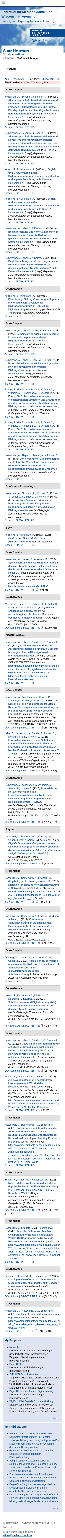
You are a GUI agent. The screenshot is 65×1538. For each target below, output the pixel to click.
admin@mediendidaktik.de (17, 1535)
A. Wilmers (36, 750)
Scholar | (10, 127)
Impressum (10, 1523)
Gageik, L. (13, 840)
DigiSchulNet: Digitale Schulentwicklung (31, 1401)
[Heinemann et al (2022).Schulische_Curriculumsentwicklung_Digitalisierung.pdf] (42, 1070)
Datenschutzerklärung (38, 1523)
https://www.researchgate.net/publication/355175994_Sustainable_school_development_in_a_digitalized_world (34, 1324)
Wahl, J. (25, 1193)
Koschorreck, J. (34, 389)
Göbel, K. (50, 569)
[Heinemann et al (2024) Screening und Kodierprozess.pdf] (42, 727)
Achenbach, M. (52, 750)
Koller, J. (48, 1190)
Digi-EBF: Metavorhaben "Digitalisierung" (31, 1391)
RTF (52, 79)
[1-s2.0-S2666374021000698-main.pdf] (42, 1296)
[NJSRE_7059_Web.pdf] (42, 628)
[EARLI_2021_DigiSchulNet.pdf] (37, 1331)
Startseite (7, 54)
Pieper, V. (27, 455)
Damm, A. (38, 455)
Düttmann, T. (15, 999)
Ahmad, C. (49, 733)
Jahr (21, 79)
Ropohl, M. (14, 572)
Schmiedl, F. (28, 496)
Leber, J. (26, 228)
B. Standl (38, 1086)
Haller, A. (37, 330)
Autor (7, 79)
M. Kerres (49, 113)
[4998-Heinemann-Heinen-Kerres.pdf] (37, 589)
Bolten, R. (37, 1190)
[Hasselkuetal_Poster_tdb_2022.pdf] (37, 901)
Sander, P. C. (39, 642)
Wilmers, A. (14, 393)
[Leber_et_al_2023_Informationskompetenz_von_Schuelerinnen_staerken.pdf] (42, 770)
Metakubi (14, 1347)
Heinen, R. (27, 559)
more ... (56, 1418)
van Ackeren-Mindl (34, 569)
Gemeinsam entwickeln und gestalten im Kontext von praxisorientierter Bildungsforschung (31, 1454)
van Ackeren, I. (28, 840)
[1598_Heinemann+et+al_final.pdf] (42, 822)
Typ (14, 79)
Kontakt (9, 1526)
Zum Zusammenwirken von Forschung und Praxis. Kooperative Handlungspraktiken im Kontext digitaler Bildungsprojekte (32, 1477)
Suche (13, 68)
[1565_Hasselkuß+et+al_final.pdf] (42, 943)
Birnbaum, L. (28, 493)
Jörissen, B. (42, 493)
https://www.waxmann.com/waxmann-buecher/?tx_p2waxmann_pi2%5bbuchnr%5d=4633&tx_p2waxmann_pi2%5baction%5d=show (33, 1103)
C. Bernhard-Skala (21, 1190)
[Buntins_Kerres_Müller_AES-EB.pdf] (42, 1210)
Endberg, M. (44, 836)
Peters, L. (35, 736)
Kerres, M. (10, 169)
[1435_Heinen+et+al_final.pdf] (42, 1026)
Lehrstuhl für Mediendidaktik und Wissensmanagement (28, 16)
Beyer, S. (26, 96)
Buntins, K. (10, 1076)
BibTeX (45, 79)
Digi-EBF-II (15, 1364)
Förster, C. (52, 455)
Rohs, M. (13, 1193)
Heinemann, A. (12, 96)
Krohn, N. (50, 330)
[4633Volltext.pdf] (37, 1110)
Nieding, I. (27, 700)
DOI (7, 628)
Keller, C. (52, 604)
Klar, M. (21, 389)
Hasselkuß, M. (12, 836)
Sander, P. (40, 96)
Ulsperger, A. (48, 393)
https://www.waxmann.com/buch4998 (28, 586)
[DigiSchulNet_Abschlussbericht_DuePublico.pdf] (42, 863)
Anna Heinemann (20, 54)
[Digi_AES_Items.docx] (58, 1210)
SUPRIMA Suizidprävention (24, 1374)
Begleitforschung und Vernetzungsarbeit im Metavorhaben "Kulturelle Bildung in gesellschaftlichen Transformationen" (32, 1487)
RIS (58, 79)
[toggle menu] (61, 3)
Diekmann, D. (41, 995)
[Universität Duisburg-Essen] (47, 36)
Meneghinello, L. (17, 736)
